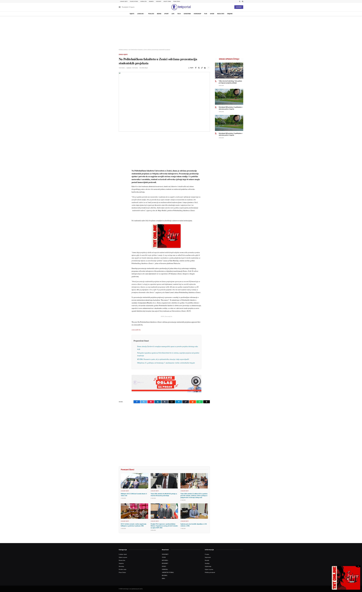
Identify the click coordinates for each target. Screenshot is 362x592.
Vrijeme (229, 14)
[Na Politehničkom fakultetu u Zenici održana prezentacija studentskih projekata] (164, 102)
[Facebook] (120, 141)
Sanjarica (151, 1)
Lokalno (140, 14)
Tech (179, 14)
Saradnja (207, 563)
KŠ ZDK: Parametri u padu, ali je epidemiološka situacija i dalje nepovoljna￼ (163, 359)
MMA (163, 578)
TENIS (164, 557)
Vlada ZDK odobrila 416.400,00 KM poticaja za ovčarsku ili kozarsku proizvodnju (164, 494)
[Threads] (120, 180)
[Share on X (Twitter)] (198, 67)
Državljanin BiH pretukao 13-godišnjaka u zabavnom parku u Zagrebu (230, 108)
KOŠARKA (165, 560)
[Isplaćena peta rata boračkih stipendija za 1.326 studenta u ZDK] (194, 511)
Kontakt (239, 7)
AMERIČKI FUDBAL (168, 572)
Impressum (208, 557)
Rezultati (220, 14)
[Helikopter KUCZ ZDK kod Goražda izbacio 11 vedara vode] (134, 480)
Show (212, 14)
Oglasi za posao (134, 1)
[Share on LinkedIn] (204, 67)
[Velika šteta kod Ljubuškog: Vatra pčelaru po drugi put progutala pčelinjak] (229, 71)
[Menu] (119, 7)
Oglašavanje (208, 566)
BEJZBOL (165, 575)
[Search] (242, 1)
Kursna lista (143, 1)
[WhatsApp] (120, 175)
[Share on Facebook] (195, 67)
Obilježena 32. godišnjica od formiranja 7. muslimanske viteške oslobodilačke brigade (166, 363)
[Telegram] (120, 171)
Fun (205, 14)
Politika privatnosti (210, 572)
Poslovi (151, 14)
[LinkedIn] (120, 162)
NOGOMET (165, 554)
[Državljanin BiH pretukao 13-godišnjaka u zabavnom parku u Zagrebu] (229, 97)
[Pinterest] (120, 149)
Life (173, 14)
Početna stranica (123, 49)
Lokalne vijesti (123, 1)
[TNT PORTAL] (181, 7)
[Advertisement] (181, 32)
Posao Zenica (176, 1)
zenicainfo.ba (136, 330)
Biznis (159, 14)
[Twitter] (120, 145)
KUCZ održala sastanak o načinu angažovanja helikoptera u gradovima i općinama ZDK (133, 525)
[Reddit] (120, 167)
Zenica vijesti (123, 54)
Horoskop (158, 1)
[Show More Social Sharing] (208, 67)
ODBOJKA (165, 569)
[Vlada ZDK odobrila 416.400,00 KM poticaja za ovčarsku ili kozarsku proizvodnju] (164, 481)
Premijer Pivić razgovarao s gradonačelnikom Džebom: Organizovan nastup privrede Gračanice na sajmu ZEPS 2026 (164, 526)
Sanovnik (187, 14)
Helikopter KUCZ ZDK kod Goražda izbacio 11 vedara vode (134, 494)
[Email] (120, 154)
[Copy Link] (201, 67)
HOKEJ (164, 566)
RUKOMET (165, 563)
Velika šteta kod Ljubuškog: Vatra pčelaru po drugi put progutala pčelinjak (230, 82)
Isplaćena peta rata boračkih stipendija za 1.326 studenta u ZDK (193, 525)
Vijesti (132, 14)
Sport (166, 14)
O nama (207, 554)
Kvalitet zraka (167, 1)
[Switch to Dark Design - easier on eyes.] (240, 1)
